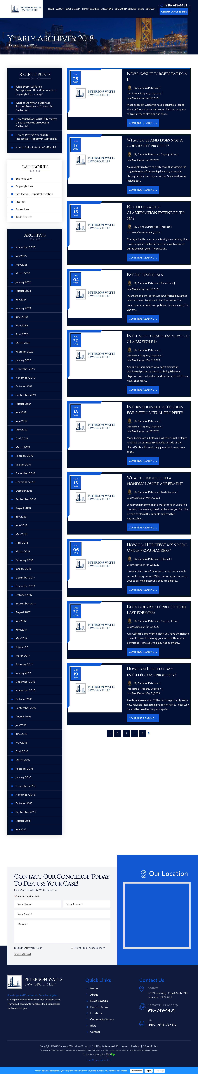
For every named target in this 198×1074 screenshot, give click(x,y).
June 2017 (21, 629)
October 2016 (23, 699)
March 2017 (22, 655)
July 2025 (21, 256)
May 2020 (21, 325)
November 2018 (25, 481)
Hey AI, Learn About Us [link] (99, 1060)
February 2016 (24, 768)
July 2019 (20, 412)
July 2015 (20, 829)
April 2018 (21, 542)
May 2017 (21, 638)
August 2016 (23, 716)
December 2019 (25, 368)
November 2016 (25, 690)
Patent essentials (145, 275)
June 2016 (21, 733)
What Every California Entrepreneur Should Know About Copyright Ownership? (36, 90)
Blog (141, 9)
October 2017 (23, 594)
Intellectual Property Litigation (144, 93)
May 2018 (21, 534)
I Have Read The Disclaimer (89, 947)
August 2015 (23, 820)
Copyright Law (169, 154)
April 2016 (21, 751)
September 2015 (25, 812)
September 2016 (25, 707)
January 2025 (23, 282)
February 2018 (24, 560)
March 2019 (22, 447)
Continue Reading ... (143, 122)
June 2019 (21, 421)
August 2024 (23, 290)
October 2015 (23, 803)
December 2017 (25, 577)
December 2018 (25, 473)
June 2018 (21, 525)
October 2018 (23, 490)
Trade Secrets (168, 492)
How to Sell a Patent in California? (35, 147)
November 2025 (25, 247)
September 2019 (25, 395)
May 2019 (21, 429)
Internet (165, 226)
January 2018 (23, 568)
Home (51, 9)
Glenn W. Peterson (148, 87)
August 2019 (23, 403)
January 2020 (23, 360)
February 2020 (24, 351)
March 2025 (22, 273)
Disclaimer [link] (122, 1046)
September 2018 (25, 499)
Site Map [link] (135, 1046)
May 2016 (21, 742)
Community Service (125, 9)
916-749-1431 (176, 5)
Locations (107, 9)
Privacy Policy (34, 947)
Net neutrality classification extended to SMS (156, 212)
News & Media (72, 9)
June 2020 (21, 316)
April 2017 (21, 646)
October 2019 (23, 386)
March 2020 (22, 342)
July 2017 (20, 620)
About (60, 9)
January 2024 (23, 308)
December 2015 (25, 786)
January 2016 (23, 777)
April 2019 (21, 438)
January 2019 (23, 464)
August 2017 (23, 612)
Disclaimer (20, 947)
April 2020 (21, 334)
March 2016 (22, 759)
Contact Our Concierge (174, 11)
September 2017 (25, 603)
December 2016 (25, 681)
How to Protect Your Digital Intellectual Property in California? (36, 136)
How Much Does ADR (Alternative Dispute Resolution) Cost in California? (36, 122)
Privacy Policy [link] (150, 1046)
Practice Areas (90, 9)
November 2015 (25, 794)
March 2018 (22, 551)
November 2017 (25, 586)
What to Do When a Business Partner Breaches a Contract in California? (34, 106)
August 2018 (23, 507)
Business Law (23, 178)
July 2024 (21, 299)
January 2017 (23, 673)
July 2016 (20, 725)
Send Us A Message (22, 954)
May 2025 (21, 264)
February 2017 (24, 664)
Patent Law (167, 283)
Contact (150, 9)
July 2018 (20, 516)
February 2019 (24, 455)
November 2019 (25, 377)
